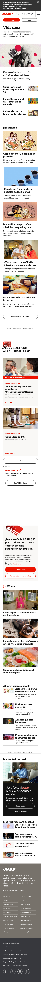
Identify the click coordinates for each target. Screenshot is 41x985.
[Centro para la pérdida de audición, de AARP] (8, 826)
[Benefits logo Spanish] (7, 346)
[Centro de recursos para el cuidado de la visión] (8, 855)
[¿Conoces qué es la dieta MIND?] (8, 724)
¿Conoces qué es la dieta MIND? (24, 721)
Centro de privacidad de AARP (11, 943)
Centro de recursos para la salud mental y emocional (25, 837)
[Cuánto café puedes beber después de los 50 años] (21, 176)
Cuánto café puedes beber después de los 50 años (19, 190)
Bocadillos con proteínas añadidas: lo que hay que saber (17, 227)
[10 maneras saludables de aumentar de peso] (8, 739)
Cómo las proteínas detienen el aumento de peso (18, 671)
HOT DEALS (11, 470)
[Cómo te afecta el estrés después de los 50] (33, 90)
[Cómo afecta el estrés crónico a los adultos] (20, 55)
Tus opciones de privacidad (20, 965)
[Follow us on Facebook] (5, 971)
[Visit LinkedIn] (27, 971)
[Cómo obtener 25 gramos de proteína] (20, 141)
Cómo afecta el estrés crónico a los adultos (16, 73)
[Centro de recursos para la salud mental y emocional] (8, 836)
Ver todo (20, 461)
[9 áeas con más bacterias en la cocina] (20, 284)
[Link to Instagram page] (20, 971)
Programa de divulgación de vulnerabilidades (15, 962)
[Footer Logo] (20, 869)
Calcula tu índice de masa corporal (24, 844)
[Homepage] (7, 13)
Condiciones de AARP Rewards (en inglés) (15, 954)
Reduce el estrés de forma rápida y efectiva (14, 112)
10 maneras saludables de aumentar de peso (26, 736)
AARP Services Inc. (25, 908)
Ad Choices (6, 965)
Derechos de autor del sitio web (12, 958)
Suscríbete (20, 806)
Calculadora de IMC (15, 437)
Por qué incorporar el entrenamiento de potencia (13, 102)
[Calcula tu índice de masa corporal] (8, 845)
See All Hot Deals (20, 483)
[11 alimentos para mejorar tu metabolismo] (8, 709)
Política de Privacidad (20, 811)
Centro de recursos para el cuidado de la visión (25, 855)
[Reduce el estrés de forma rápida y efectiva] (33, 113)
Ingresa (28, 14)
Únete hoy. (17, 564)
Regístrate (20, 14)
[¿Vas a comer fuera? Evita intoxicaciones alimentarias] (21, 249)
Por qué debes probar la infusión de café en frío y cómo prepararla (20, 642)
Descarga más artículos (20, 316)
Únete (11, 20)
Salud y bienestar (12, 383)
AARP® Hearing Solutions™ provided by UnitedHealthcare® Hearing (19, 389)
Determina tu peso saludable (15, 440)
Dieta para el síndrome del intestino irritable (26, 690)
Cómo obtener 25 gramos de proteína (19, 155)
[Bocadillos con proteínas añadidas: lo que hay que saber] (20, 211)
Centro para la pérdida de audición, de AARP (26, 826)
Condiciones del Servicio (10, 947)
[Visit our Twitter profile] (13, 971)
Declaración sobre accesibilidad (12, 950)
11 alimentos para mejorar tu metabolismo (23, 707)
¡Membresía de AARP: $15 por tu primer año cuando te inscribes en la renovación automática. (20, 544)
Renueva (29, 20)
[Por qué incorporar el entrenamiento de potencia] (33, 102)
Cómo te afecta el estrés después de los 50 (13, 89)
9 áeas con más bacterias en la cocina (19, 299)
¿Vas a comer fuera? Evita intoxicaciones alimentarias (20, 263)
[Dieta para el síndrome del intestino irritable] (8, 694)
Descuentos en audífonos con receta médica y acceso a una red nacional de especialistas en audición (18, 396)
